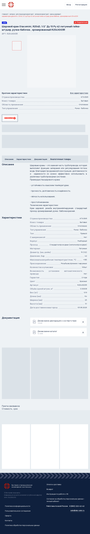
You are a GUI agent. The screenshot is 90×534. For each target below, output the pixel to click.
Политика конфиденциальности (17, 506)
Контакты (8, 520)
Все (79, 93)
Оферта (8, 516)
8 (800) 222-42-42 (76, 506)
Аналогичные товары (60, 159)
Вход (69, 5)
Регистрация (81, 5)
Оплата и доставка (54, 484)
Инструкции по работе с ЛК (57, 494)
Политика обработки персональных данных (22, 525)
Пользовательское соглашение (18, 511)
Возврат (50, 489)
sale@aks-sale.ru (77, 510)
